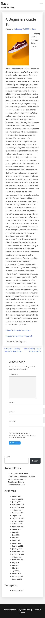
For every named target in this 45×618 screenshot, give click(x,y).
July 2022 (15, 532)
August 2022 (17, 529)
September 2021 (18, 560)
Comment (13, 374)
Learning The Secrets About (18, 474)
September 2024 (18, 513)
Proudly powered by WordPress (17, 609)
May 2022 (15, 538)
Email (12, 412)
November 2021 (18, 554)
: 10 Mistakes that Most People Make (21, 476)
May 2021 (15, 568)
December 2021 (18, 551)
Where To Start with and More (18, 330)
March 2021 (16, 574)
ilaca (34, 29)
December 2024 (18, 504)
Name (12, 403)
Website (12, 421)
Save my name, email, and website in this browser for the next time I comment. (22, 435)
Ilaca (4, 3)
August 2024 (17, 516)
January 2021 (17, 579)
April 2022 (16, 540)
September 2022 (18, 527)
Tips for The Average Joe (17, 479)
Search (7, 457)
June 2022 (16, 535)
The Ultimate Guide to (16, 482)
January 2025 (17, 502)
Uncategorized (17, 591)
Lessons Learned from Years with (19, 336)
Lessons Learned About (16, 485)
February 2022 (17, 546)
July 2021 (15, 562)
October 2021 (17, 557)
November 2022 (18, 521)
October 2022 (17, 524)
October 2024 (17, 510)
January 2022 (17, 549)
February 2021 (17, 576)
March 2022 (16, 543)
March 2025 (16, 496)
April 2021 (16, 571)
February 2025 (17, 499)
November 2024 (18, 507)
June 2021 (16, 565)
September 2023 (18, 518)
